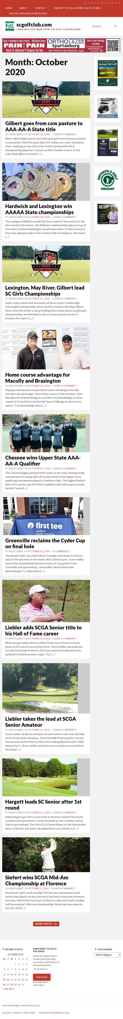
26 (4, 984)
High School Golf (30, 1006)
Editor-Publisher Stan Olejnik (28, 13)
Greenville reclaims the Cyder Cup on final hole (45, 543)
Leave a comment (65, 134)
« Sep (5, 989)
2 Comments (61, 551)
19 (4, 979)
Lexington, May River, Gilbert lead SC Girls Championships (44, 290)
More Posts (44, 923)
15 (15, 974)
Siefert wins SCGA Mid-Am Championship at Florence (36, 880)
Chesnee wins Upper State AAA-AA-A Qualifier (43, 460)
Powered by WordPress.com (54, 1013)
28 (11, 984)
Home (8, 8)
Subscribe (41, 977)
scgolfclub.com (34, 24)
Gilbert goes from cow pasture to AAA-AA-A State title (44, 126)
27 (8, 984)
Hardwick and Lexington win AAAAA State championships (39, 209)
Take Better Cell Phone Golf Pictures (77, 8)
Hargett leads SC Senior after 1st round (43, 804)
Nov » (12, 989)
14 (12, 974)
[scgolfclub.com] (61, 45)
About (24, 8)
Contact (40, 8)
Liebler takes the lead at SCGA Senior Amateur (40, 722)
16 (19, 974)
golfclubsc (16, 134)
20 (8, 979)
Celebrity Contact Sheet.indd (18, 1013)
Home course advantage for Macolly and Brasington (37, 378)
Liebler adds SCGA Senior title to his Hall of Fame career (43, 630)
